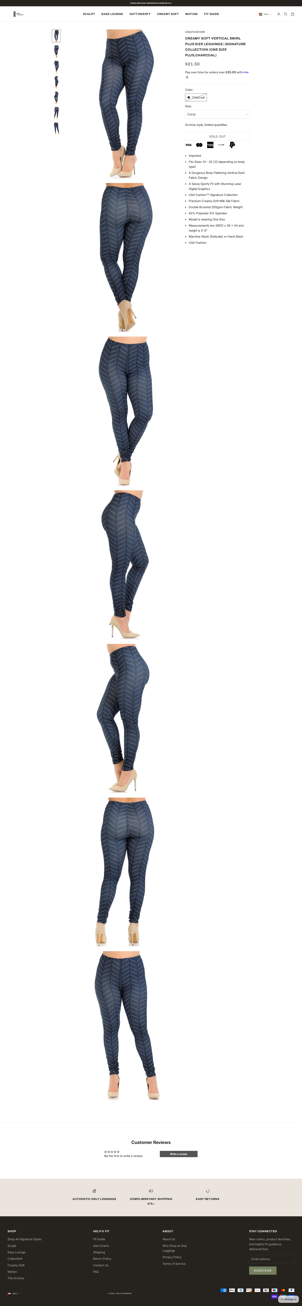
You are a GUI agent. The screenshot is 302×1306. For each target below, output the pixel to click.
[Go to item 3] (56, 66)
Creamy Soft (168, 14)
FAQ (96, 1272)
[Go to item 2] (56, 51)
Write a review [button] (178, 1154)
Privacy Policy (172, 1257)
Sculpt (89, 14)
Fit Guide (211, 14)
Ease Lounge (112, 14)
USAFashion (195, 32)
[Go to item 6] (56, 113)
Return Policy (102, 1259)
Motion (191, 14)
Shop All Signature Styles (25, 1239)
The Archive (16, 1278)
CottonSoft (140, 14)
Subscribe (263, 1270)
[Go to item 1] (56, 35)
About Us (168, 1239)
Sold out (217, 136)
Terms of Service (174, 1264)
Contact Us (101, 1265)
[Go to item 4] (56, 82)
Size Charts (101, 1246)
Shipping (99, 1252)
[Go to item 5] (56, 97)
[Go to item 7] (56, 128)
